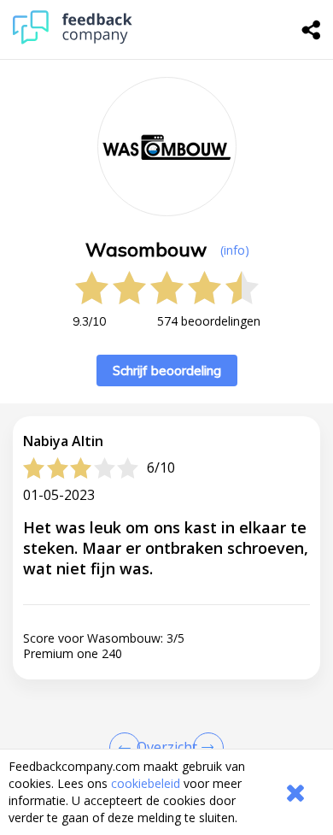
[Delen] (312, 30)
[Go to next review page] (205, 747)
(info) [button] (234, 250)
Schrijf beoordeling (167, 370)
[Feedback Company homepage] (72, 39)
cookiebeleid (145, 783)
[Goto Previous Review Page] (128, 747)
